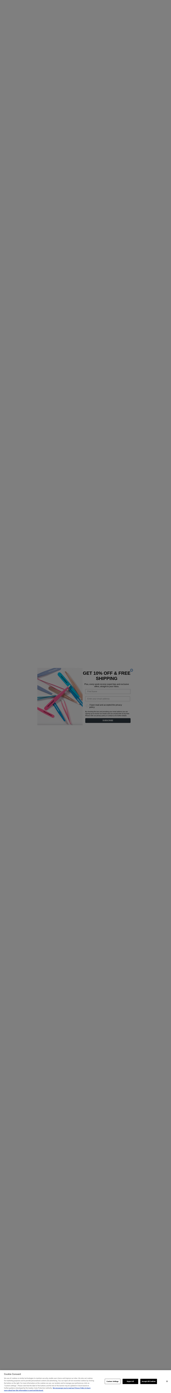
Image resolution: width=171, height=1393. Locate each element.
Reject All (130, 1381)
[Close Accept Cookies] (167, 1381)
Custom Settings (113, 1381)
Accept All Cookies (149, 1381)
